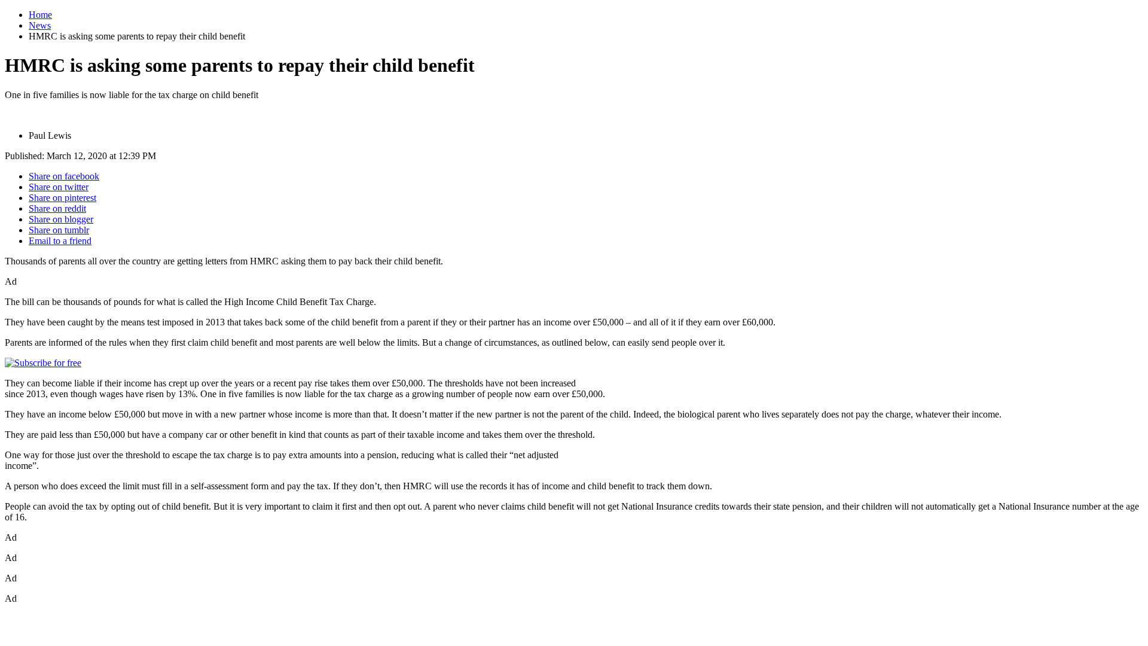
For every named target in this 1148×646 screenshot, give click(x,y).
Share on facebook (64, 176)
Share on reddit (57, 208)
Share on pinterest (62, 198)
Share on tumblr (59, 230)
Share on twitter (58, 187)
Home (40, 15)
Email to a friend (60, 241)
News (40, 25)
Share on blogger (61, 219)
